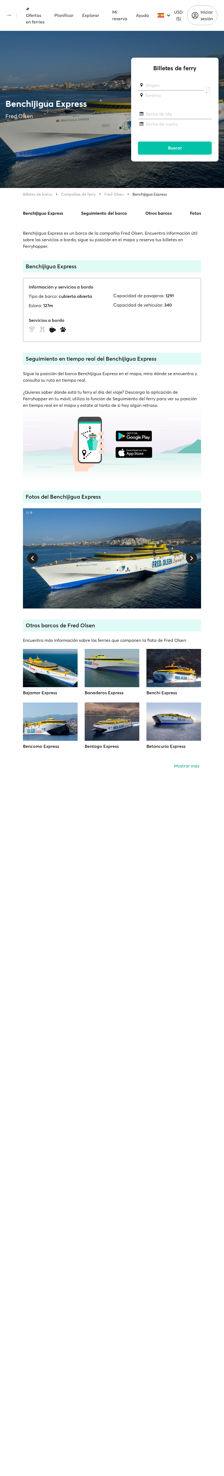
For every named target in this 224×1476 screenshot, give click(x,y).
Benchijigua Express (149, 194)
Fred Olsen (114, 194)
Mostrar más (186, 766)
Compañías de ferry (78, 194)
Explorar (90, 15)
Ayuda (142, 15)
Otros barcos (158, 213)
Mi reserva (119, 15)
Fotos (195, 213)
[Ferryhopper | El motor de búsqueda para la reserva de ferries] (9, 15)
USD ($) (178, 15)
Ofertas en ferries (35, 19)
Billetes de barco (37, 194)
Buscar (175, 148)
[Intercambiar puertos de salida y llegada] (208, 90)
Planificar (63, 15)
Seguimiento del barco (104, 213)
